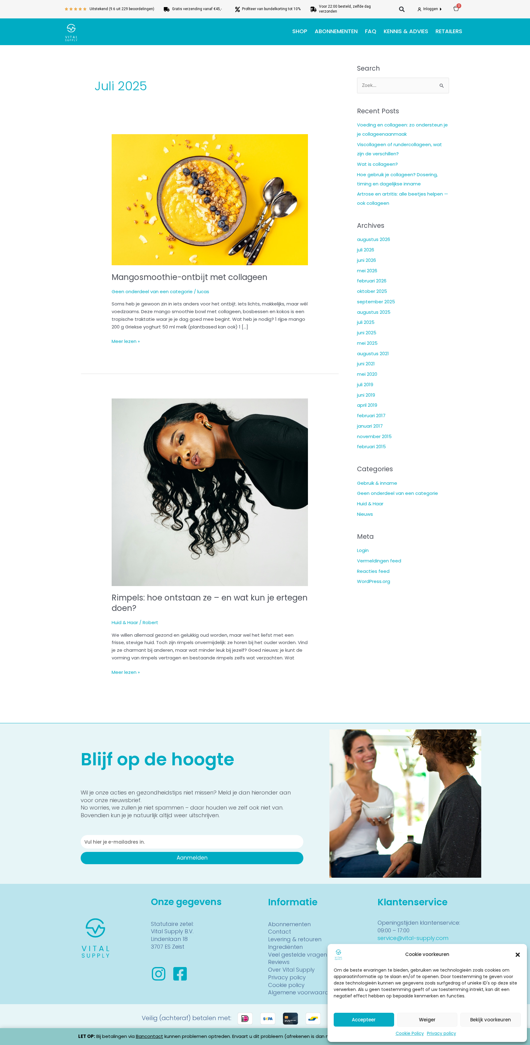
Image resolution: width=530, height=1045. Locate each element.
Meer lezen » (126, 341)
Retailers (449, 31)
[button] (518, 955)
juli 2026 (365, 250)
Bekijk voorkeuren (490, 1019)
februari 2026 (371, 281)
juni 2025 (366, 332)
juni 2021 (366, 363)
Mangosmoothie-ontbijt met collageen (189, 277)
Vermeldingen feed (379, 560)
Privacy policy (441, 1033)
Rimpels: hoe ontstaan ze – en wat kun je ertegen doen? (210, 603)
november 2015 (374, 436)
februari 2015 (371, 446)
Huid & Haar (125, 622)
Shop (299, 31)
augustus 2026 (373, 239)
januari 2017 (370, 426)
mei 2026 (367, 270)
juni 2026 (366, 260)
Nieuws (365, 514)
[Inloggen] (419, 9)
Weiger (427, 1019)
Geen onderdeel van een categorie (152, 291)
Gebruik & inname (377, 483)
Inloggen (431, 9)
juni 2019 (366, 395)
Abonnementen (336, 31)
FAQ (370, 31)
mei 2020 (367, 374)
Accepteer (364, 1019)
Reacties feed (373, 571)
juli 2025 (365, 322)
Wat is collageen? (377, 164)
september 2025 (376, 301)
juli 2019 (365, 384)
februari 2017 (371, 415)
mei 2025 (367, 343)
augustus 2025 (373, 312)
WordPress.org (373, 581)
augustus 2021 (373, 353)
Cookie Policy (410, 1033)
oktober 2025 (372, 291)
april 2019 (367, 405)
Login (363, 550)
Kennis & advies (406, 31)
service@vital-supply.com (413, 938)
